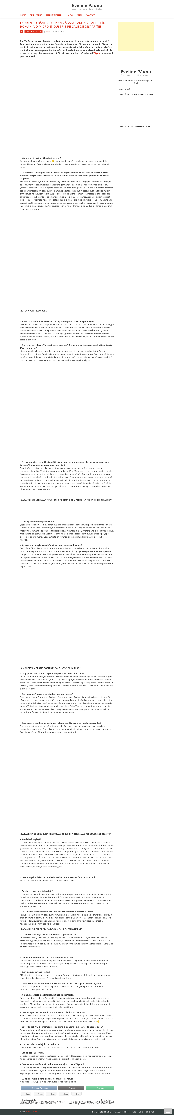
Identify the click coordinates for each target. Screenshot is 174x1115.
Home (23, 15)
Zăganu (97, 53)
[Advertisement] (136, 36)
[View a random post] (150, 15)
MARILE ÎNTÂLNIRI (54, 15)
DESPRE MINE (36, 15)
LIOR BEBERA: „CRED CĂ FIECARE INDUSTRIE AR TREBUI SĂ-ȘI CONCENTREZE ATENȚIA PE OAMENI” (91, 1103)
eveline (48, 31)
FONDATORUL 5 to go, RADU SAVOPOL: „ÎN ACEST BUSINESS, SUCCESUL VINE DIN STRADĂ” (42, 1103)
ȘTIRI (79, 15)
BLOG (70, 15)
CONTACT (91, 15)
